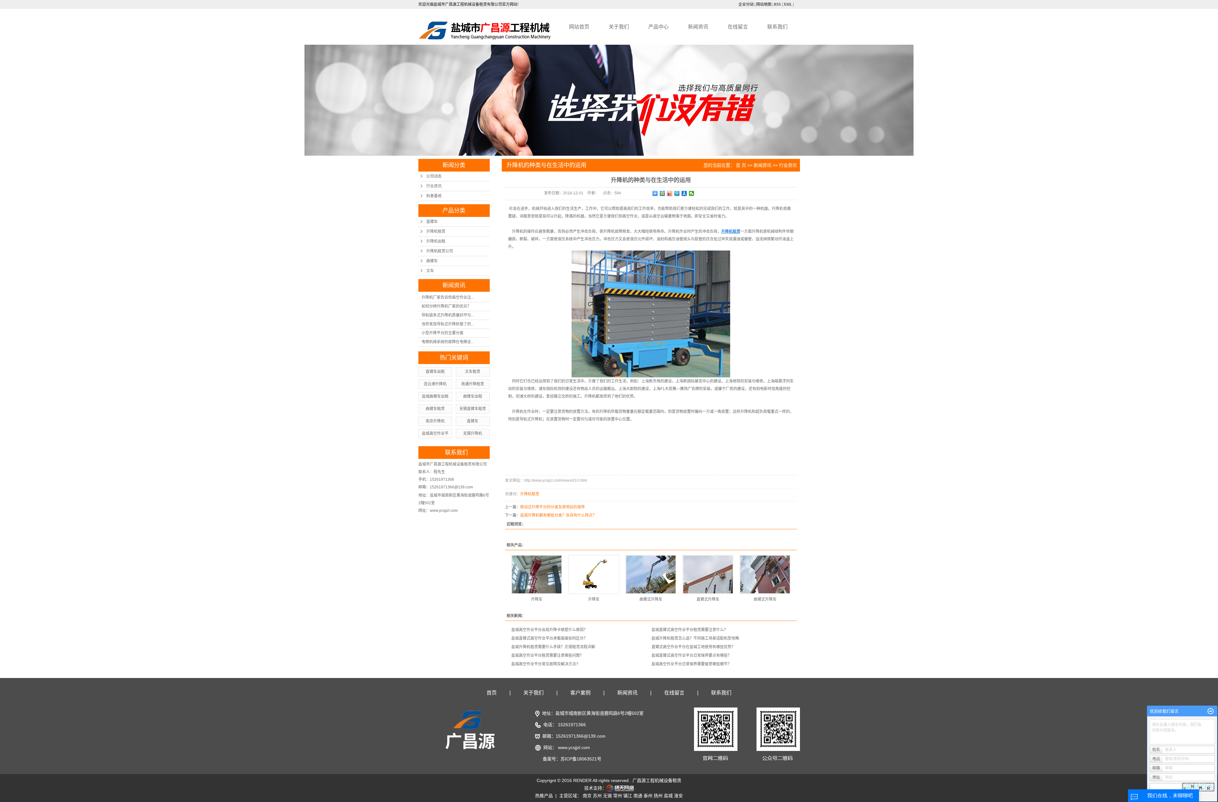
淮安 (678, 795)
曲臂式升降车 (650, 599)
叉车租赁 (472, 371)
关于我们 (619, 26)
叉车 (430, 271)
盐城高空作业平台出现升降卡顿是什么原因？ (549, 630)
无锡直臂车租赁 (472, 409)
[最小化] (1211, 711)
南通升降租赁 (472, 384)
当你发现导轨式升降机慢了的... (448, 324)
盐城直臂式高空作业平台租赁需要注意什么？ (690, 630)
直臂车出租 (435, 371)
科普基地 (434, 196)
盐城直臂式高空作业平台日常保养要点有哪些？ (691, 655)
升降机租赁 (435, 231)
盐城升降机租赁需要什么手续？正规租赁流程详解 (553, 647)
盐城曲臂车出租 (435, 396)
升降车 (536, 599)
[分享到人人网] (684, 193)
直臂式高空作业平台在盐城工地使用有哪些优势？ (693, 647)
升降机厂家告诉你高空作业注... (448, 297)
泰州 (648, 795)
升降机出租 (435, 241)
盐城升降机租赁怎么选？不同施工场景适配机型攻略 (695, 638)
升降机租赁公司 (439, 251)
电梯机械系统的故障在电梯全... (448, 342)
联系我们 (777, 26)
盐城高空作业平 (435, 433)
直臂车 (432, 221)
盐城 (668, 795)
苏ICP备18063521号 (580, 758)
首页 (492, 692)
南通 (637, 795)
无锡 (607, 795)
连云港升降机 (435, 384)
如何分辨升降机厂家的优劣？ (446, 306)
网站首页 (579, 26)
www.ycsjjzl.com (574, 747)
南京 (587, 795)
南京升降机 (435, 421)
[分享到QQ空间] (662, 193)
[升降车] (536, 574)
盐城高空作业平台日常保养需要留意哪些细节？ (691, 664)
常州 (617, 795)
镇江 (627, 795)
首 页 (741, 165)
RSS (777, 4)
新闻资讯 (698, 26)
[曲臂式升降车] (650, 574)
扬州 (658, 795)
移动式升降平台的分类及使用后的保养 (552, 507)
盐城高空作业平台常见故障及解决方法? (544, 664)
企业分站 (746, 4)
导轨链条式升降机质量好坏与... (448, 315)
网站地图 (763, 4)
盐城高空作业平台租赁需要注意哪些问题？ (547, 655)
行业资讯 (434, 186)
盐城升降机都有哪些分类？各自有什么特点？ (558, 515)
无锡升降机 (472, 433)
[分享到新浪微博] (669, 193)
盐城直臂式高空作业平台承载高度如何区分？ (549, 638)
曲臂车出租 (472, 396)
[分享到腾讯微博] (677, 193)
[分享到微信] (691, 193)
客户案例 (580, 692)
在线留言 (738, 26)
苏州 (597, 795)
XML (787, 4)
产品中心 (658, 26)
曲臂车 (432, 261)
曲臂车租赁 (435, 409)
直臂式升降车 (708, 599)
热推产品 (544, 795)
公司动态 (434, 176)
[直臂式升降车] (708, 574)
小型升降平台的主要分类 (442, 333)
